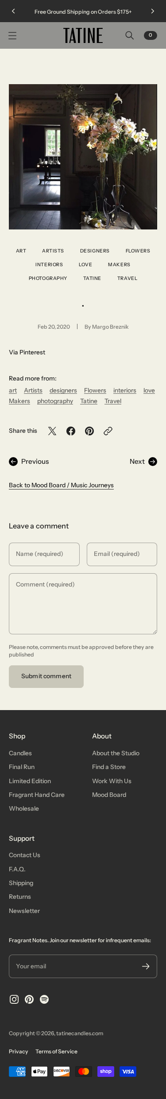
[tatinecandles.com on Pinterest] (29, 999)
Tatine (92, 278)
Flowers (138, 251)
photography (48, 278)
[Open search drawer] (130, 35)
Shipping (21, 882)
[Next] (152, 11)
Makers (119, 265)
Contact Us (24, 854)
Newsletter (24, 910)
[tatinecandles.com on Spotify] (44, 999)
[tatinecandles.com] (83, 35)
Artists (53, 251)
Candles (20, 753)
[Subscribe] (146, 966)
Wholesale (24, 808)
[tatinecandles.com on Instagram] (14, 999)
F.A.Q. (17, 869)
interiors (49, 265)
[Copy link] (108, 431)
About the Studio (115, 753)
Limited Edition (30, 780)
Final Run (22, 766)
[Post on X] (52, 431)
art (21, 251)
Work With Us (111, 780)
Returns (20, 896)
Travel (127, 278)
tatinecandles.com (79, 1033)
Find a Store (109, 766)
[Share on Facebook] (71, 431)
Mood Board (109, 794)
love (85, 265)
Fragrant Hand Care (37, 794)
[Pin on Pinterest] (89, 431)
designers (95, 251)
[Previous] (13, 11)
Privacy (18, 1051)
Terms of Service (56, 1051)
